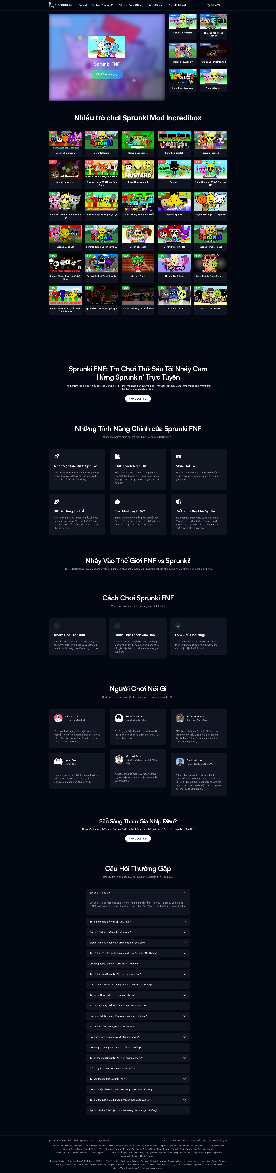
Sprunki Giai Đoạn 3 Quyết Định (143, 1152)
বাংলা (203, 1161)
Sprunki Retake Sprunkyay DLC (193, 1145)
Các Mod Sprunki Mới (103, 5)
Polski (214, 1161)
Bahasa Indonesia (158, 1161)
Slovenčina (187, 1164)
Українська (70, 1164)
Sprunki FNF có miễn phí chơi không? (110, 932)
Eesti (128, 1168)
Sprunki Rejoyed (177, 5)
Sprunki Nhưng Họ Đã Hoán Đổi (128, 1145)
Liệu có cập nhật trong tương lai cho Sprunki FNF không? (121, 984)
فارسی (177, 1164)
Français (72, 1161)
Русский (144, 1161)
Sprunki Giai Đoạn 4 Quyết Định (112, 1152)
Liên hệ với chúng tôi (217, 1140)
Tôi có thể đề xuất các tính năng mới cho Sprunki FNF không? (123, 953)
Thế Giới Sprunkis (148, 1156)
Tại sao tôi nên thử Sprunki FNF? (107, 1078)
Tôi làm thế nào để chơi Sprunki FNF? (110, 921)
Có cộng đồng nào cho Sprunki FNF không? (114, 963)
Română (102, 1164)
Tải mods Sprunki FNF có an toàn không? (112, 995)
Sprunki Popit (178, 1149)
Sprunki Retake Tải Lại (94, 1149)
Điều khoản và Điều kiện (194, 1140)
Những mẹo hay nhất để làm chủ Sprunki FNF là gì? (118, 1005)
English (53, 1161)
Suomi (143, 1164)
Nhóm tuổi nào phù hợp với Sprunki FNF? (112, 1026)
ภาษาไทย (188, 1161)
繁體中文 (100, 1161)
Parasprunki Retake (129, 1156)
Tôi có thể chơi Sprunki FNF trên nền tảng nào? (115, 974)
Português (126, 1161)
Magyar (111, 1164)
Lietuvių (145, 1168)
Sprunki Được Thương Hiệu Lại (99, 1145)
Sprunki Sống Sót (169, 1145)
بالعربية (197, 1161)
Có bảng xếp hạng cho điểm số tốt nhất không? (115, 1047)
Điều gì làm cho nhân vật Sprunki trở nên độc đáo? (117, 942)
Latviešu (136, 1168)
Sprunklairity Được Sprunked (199, 1149)
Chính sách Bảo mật (171, 1140)
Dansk (136, 1164)
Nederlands (83, 1164)
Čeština (151, 1164)
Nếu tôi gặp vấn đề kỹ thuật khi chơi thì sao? (114, 1068)
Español (81, 1161)
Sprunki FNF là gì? (100, 892)
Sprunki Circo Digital (72, 1149)
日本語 (109, 1161)
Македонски (157, 1168)
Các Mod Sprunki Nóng (131, 5)
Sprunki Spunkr (152, 1145)
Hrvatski (218, 1164)
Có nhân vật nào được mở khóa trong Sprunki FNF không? (122, 1089)
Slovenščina (119, 1168)
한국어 (116, 1161)
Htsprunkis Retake (182, 1152)
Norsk (129, 1164)
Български (208, 1164)
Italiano (135, 1161)
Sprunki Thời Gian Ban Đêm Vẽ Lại (67, 1145)
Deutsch (62, 1161)
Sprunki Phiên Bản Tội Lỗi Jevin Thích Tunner (75, 1152)
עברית (169, 1164)
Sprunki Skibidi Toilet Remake (156, 1149)
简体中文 (90, 1161)
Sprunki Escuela (217, 1145)
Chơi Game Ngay (106, 74)
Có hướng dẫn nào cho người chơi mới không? (115, 1037)
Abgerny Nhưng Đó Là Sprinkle (207, 1152)
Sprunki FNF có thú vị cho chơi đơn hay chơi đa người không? (123, 1110)
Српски (197, 1164)
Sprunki (83, 5)
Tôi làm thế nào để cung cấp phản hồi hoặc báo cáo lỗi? (120, 1099)
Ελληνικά (161, 1164)
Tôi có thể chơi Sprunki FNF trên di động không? (116, 1058)
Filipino (93, 1164)
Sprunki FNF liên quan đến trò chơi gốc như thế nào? (118, 1016)
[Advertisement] (138, 335)
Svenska (120, 1164)
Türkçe (222, 1161)
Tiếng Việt (59, 1164)
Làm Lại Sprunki (156, 5)
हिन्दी (208, 1161)
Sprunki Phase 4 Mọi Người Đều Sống (123, 1149)
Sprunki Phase (165, 1152)
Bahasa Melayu (175, 1161)
